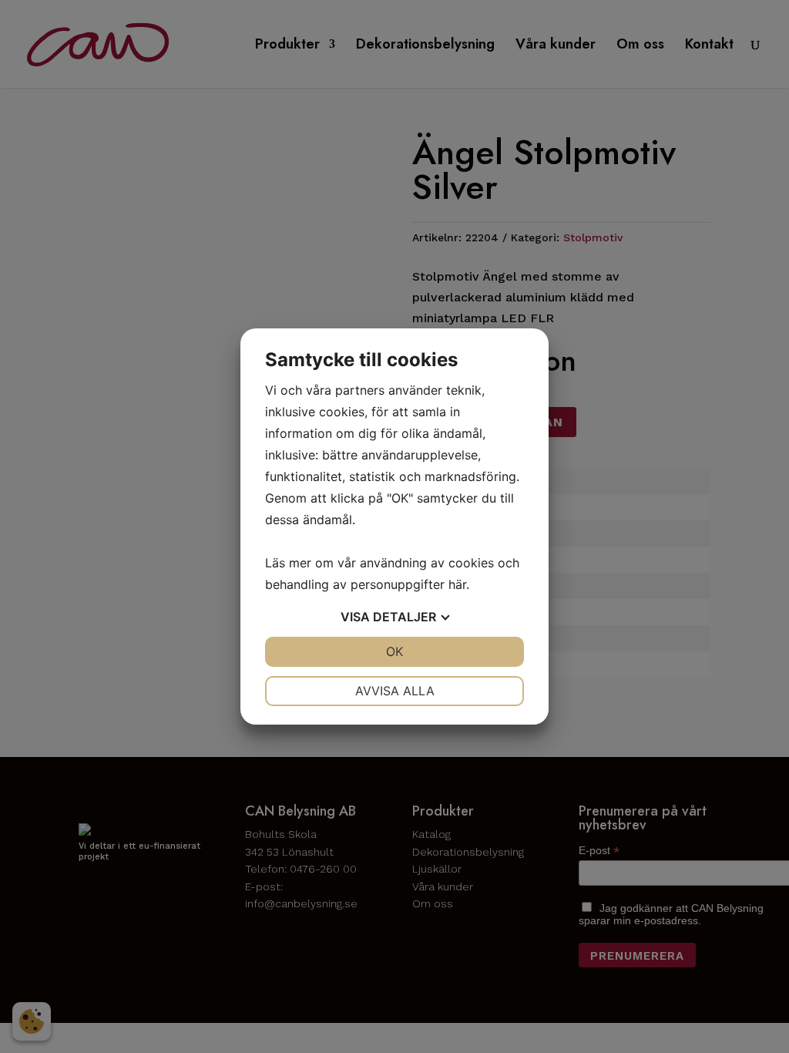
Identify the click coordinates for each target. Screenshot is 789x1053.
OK (394, 651)
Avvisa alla (395, 690)
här (457, 584)
